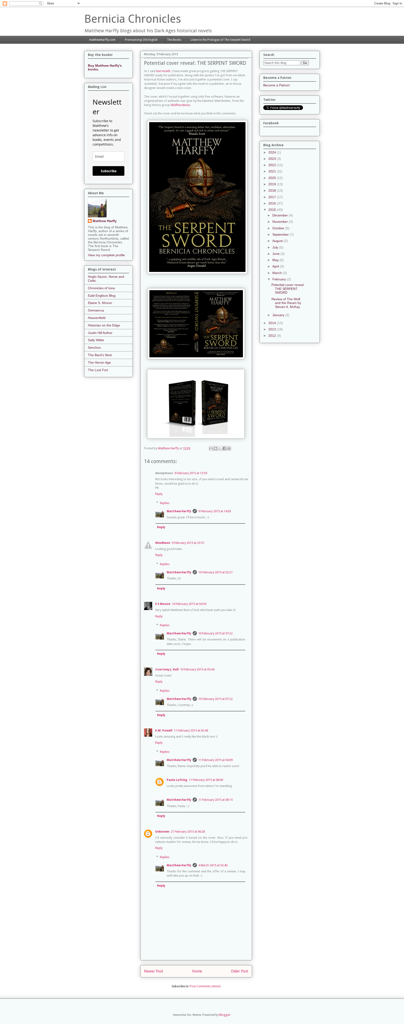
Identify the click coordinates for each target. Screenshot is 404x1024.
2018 (272, 190)
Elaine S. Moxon (100, 303)
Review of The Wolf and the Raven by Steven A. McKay (286, 303)
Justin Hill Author (100, 333)
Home (197, 971)
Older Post (239, 971)
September (281, 234)
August (278, 241)
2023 (272, 159)
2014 (272, 323)
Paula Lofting (177, 780)
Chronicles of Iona (101, 288)
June (276, 254)
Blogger (224, 1015)
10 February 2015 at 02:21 (215, 572)
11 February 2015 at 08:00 (206, 780)
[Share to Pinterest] (229, 448)
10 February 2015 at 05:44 (197, 669)
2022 (272, 165)
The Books (174, 39)
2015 (272, 210)
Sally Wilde (96, 340)
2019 (272, 184)
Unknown (162, 831)
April (276, 266)
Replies (165, 503)
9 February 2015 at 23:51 (188, 543)
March (277, 273)
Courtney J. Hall (167, 669)
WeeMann (162, 543)
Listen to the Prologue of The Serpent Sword (220, 39)
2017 (272, 197)
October (278, 228)
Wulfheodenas (180, 105)
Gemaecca (96, 310)
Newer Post (153, 971)
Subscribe (108, 171)
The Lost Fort (98, 370)
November (280, 221)
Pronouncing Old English (141, 39)
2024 (272, 152)
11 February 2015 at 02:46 (191, 730)
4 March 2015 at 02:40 (212, 865)
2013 (272, 329)
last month (163, 71)
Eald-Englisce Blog (101, 295)
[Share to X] (220, 448)
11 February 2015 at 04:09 (215, 760)
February (279, 279)
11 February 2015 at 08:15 (215, 799)
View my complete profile (106, 255)
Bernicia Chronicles (132, 19)
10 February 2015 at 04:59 (189, 604)
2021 (272, 171)
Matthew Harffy (179, 511)
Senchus (94, 347)
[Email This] (211, 448)
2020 (272, 178)
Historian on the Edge (104, 325)
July (275, 247)
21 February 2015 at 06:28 (188, 831)
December (280, 215)
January (278, 315)
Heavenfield (96, 318)
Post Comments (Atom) (205, 986)
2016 (272, 203)
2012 (272, 335)
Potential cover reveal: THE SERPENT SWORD (287, 289)
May (276, 260)
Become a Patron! (276, 85)
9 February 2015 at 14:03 (214, 511)
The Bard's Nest (100, 355)
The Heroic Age (99, 362)
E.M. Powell (163, 730)
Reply (158, 494)
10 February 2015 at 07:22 (215, 633)
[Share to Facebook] (224, 448)
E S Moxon (162, 604)
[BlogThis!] (215, 448)
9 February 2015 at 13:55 (190, 473)
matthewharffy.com (102, 39)
